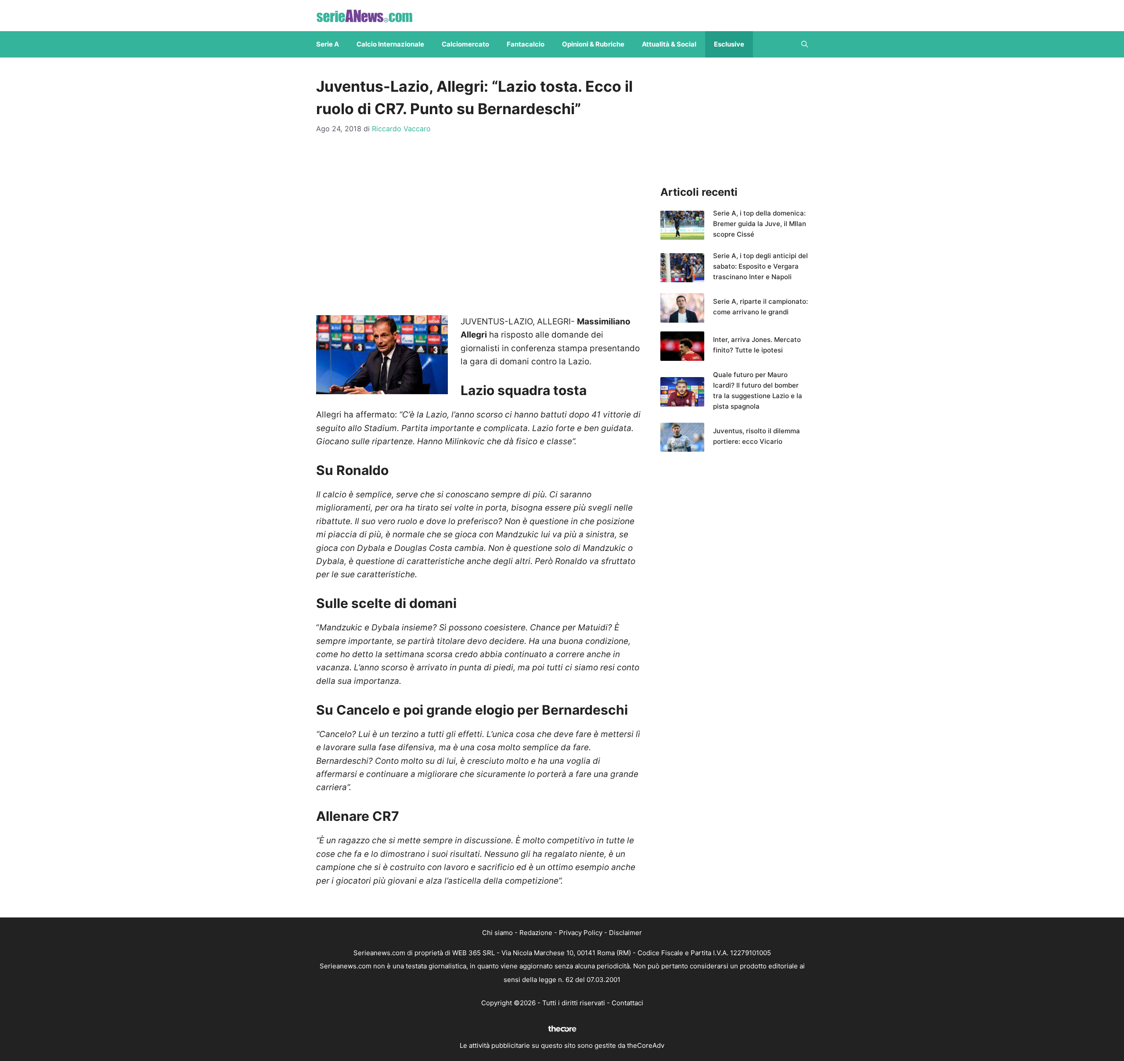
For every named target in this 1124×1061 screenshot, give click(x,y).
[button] (805, 44)
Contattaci (627, 1003)
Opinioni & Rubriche (593, 44)
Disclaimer (625, 932)
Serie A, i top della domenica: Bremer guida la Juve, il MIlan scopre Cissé (759, 223)
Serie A (327, 44)
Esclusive (729, 44)
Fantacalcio (525, 44)
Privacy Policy (580, 932)
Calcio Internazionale (390, 44)
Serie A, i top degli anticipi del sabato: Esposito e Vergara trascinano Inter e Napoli (760, 266)
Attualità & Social (669, 44)
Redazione (535, 932)
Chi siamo (497, 932)
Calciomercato (465, 44)
